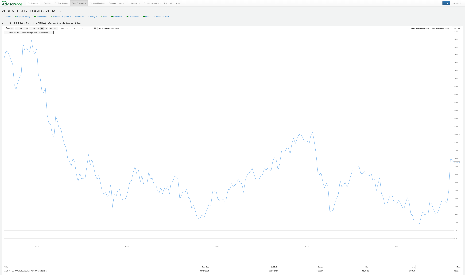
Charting (122, 3)
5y (42, 28)
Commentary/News (162, 16)
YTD (26, 28)
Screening (135, 3)
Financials (79, 16)
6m (21, 28)
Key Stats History (23, 16)
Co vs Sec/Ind (133, 16)
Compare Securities (151, 3)
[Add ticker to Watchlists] (60, 11)
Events (147, 16)
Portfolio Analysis (61, 3)
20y (50, 28)
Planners (112, 3)
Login (446, 3)
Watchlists (47, 3)
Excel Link (168, 3)
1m (12, 28)
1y (30, 28)
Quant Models (41, 16)
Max (55, 28)
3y (38, 28)
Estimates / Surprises (61, 16)
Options (456, 28)
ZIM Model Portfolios (97, 3)
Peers (104, 16)
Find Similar (117, 16)
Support (456, 3)
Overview (7, 16)
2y (34, 28)
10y (46, 28)
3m (17, 28)
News (178, 3)
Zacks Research (78, 3)
